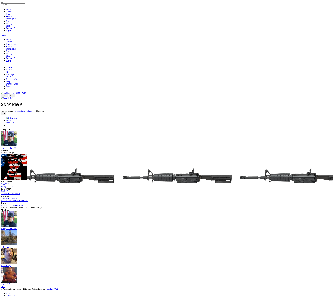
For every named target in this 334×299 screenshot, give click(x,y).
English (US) (52, 289)
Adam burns (6, 247)
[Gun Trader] (167, 167)
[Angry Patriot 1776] (167, 139)
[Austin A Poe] (167, 275)
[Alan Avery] (167, 256)
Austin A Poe (6, 284)
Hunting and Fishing (23, 111)
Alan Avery (6, 266)
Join (3, 113)
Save (12, 96)
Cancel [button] (4, 96)
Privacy (9, 293)
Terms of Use (11, 296)
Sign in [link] (4, 35)
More (3, 286)
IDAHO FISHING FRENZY (13, 205)
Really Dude (6, 191)
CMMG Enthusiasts (9, 198)
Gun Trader (6, 184)
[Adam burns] (167, 238)
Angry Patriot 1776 (9, 148)
